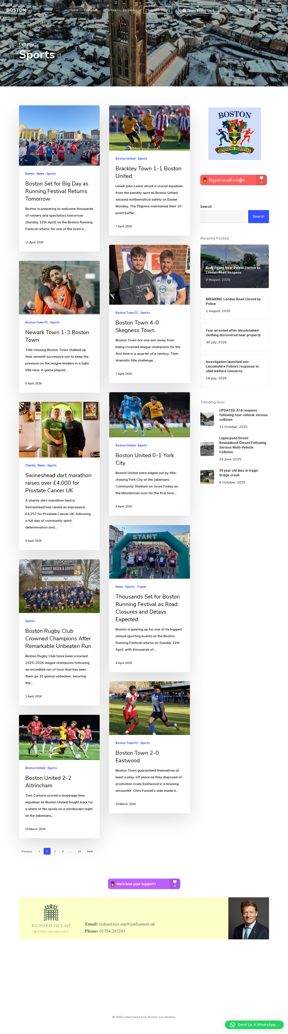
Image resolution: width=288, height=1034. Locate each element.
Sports (51, 173)
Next (90, 851)
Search (206, 207)
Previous (27, 851)
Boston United (126, 158)
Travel (141, 586)
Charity (30, 465)
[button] (254, 1025)
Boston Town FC (127, 312)
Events (30, 173)
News (40, 173)
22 (79, 851)
